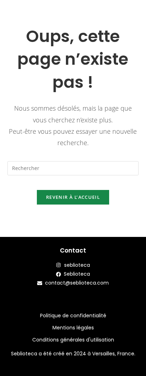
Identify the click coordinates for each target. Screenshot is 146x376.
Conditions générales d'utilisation (73, 339)
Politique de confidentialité (73, 315)
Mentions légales (73, 327)
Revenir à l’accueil (73, 197)
